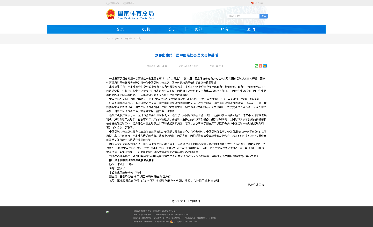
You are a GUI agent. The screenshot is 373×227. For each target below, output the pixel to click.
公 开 (172, 29)
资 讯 (199, 29)
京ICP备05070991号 (161, 222)
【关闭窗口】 (195, 201)
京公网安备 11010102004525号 (185, 222)
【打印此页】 (178, 201)
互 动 (251, 29)
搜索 (264, 16)
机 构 (146, 29)
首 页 (120, 29)
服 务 (225, 29)
